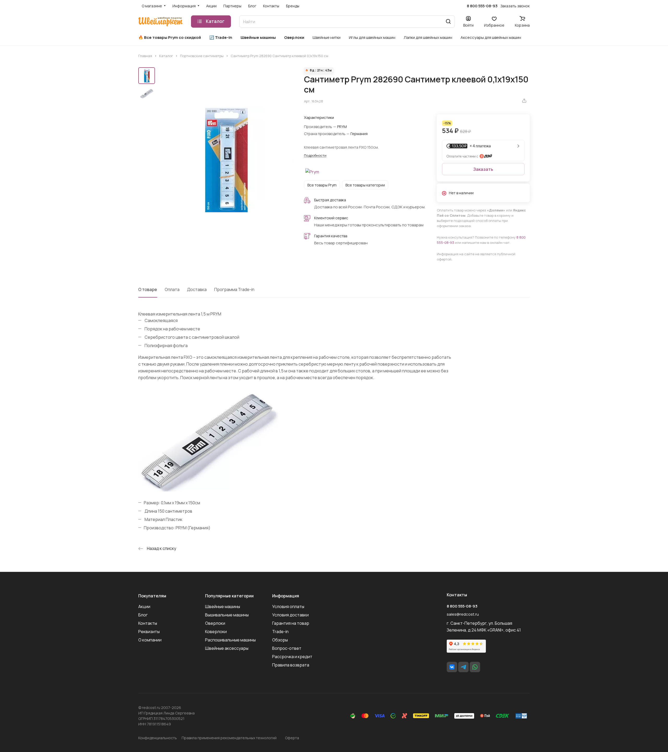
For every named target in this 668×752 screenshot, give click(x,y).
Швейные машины (222, 606)
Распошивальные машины (230, 640)
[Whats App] (475, 667)
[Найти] (448, 21)
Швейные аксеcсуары (226, 648)
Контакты (147, 623)
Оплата (172, 289)
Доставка (197, 289)
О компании (150, 640)
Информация (285, 596)
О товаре (147, 289)
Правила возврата (290, 665)
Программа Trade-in (234, 289)
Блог (143, 615)
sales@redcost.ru (463, 614)
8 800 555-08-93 (482, 6)
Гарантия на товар (290, 623)
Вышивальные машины (227, 615)
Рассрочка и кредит (292, 656)
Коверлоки (216, 631)
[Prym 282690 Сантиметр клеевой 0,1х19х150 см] (225, 160)
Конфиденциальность (157, 737)
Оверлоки (215, 623)
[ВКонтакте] (452, 667)
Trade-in (280, 631)
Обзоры (280, 640)
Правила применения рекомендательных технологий (229, 737)
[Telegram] (463, 667)
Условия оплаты (288, 606)
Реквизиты (149, 631)
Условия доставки (290, 615)
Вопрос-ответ (286, 648)
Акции (144, 606)
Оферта (292, 737)
